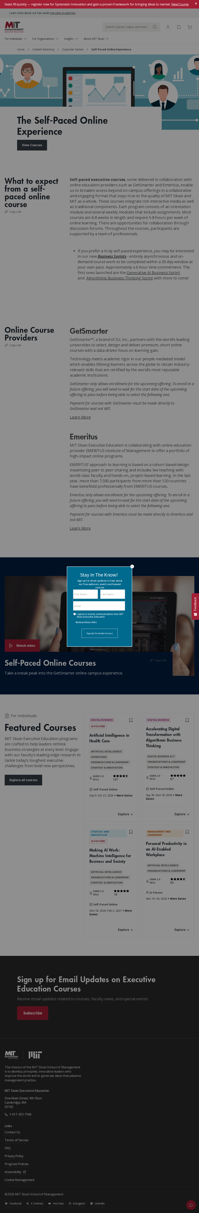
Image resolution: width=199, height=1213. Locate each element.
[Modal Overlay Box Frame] (99, 606)
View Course (180, 4)
